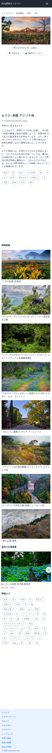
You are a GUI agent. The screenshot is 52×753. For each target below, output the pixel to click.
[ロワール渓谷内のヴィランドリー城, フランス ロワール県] (4, 30)
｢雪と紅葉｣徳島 (9, 541)
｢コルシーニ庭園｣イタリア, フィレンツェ (21, 432)
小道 (36, 619)
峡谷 (5, 173)
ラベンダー (27, 614)
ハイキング (15, 638)
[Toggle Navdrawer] (47, 3)
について (5, 712)
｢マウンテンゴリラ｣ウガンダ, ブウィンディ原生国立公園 (26, 318)
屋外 (31, 182)
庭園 (21, 609)
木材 (5, 643)
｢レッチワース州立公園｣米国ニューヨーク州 (23, 505)
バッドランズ (7, 734)
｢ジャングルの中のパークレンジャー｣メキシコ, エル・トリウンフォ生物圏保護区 (26, 356)
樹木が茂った (9, 609)
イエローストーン (9, 717)
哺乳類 (37, 633)
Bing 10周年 (7, 747)
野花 (31, 624)
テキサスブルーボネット (14, 624)
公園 (29, 643)
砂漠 (12, 177)
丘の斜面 (31, 173)
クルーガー (6, 725)
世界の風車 (6, 738)
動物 (27, 633)
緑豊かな (35, 177)
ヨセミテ (5, 721)
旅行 (12, 633)
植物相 (26, 619)
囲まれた (22, 177)
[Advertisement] (26, 86)
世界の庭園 (6, 742)
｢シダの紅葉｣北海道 (11, 281)
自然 (23, 182)
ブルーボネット (10, 628)
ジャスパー (6, 730)
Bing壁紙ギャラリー (11, 3)
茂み (21, 173)
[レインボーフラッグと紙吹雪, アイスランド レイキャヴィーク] (47, 30)
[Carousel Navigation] (26, 571)
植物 (14, 182)
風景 (5, 182)
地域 (14, 643)
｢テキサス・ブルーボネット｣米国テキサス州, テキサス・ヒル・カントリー (26, 395)
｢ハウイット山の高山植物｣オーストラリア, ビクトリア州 (26, 468)
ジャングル (29, 638)
